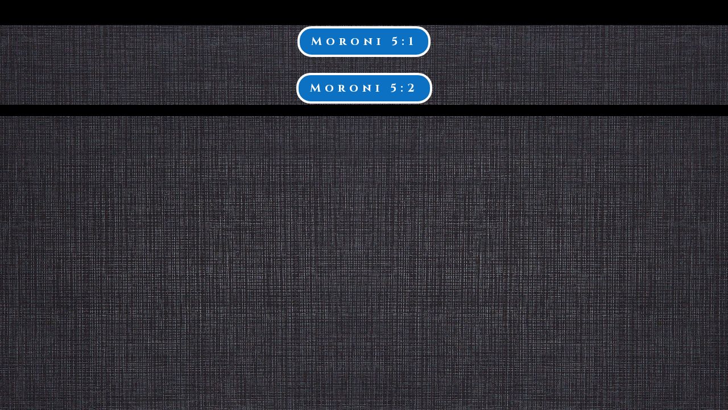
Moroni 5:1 (364, 41)
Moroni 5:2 (364, 88)
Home (667, 13)
